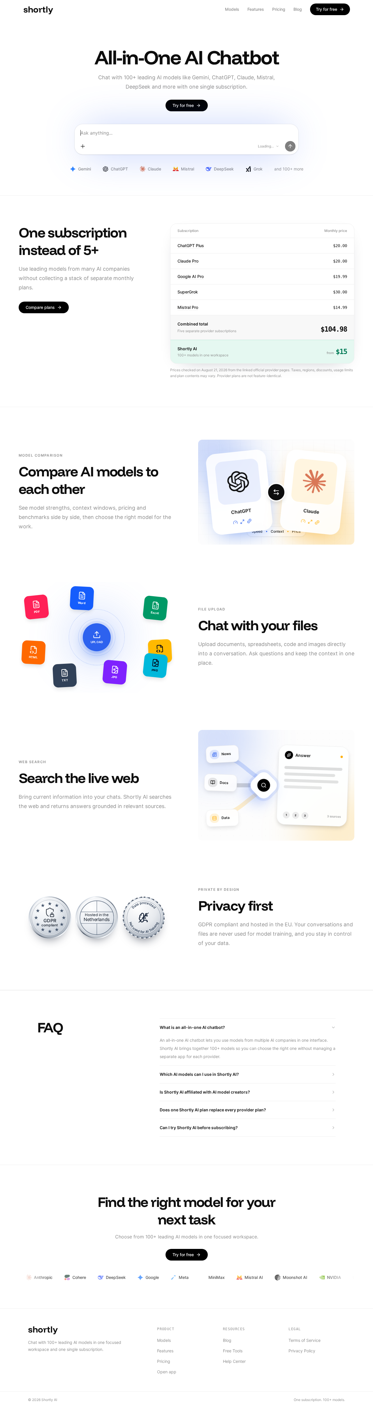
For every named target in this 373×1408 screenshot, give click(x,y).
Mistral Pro (187, 307)
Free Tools (232, 1350)
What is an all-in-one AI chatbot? (192, 1027)
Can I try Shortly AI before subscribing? (199, 1127)
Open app (166, 1371)
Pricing (278, 9)
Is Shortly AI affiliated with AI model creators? (205, 1092)
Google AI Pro (190, 276)
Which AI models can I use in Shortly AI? (199, 1074)
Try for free (326, 9)
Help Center (234, 1361)
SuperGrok (187, 291)
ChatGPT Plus (190, 245)
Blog (297, 9)
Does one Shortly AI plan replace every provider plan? (213, 1109)
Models (232, 9)
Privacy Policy (301, 1350)
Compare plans (40, 307)
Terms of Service (304, 1340)
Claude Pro (187, 260)
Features (255, 9)
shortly (43, 1329)
